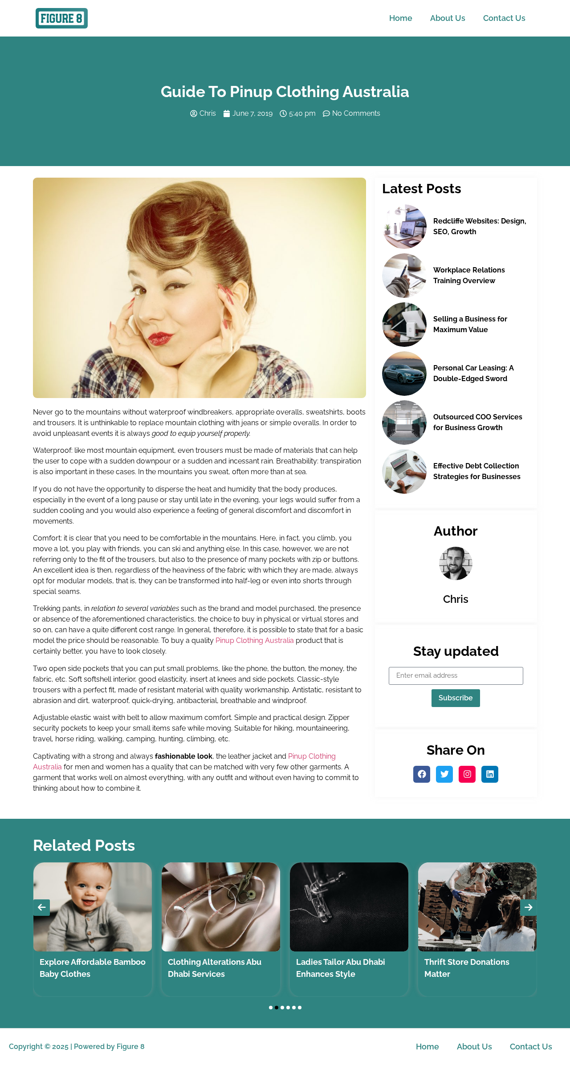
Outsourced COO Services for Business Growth (477, 422)
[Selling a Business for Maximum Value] (404, 324)
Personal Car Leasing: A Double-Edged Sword (473, 373)
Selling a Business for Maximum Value (470, 324)
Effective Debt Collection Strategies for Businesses (477, 471)
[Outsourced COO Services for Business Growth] (404, 422)
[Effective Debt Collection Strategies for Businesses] (404, 471)
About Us (447, 18)
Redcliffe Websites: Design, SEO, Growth (479, 226)
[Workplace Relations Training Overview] (404, 275)
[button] (271, 1007)
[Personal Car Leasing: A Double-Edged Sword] (404, 373)
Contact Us (504, 18)
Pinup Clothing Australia (255, 640)
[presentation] (41, 907)
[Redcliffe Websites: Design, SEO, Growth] (404, 226)
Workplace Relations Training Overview (469, 275)
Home (400, 18)
